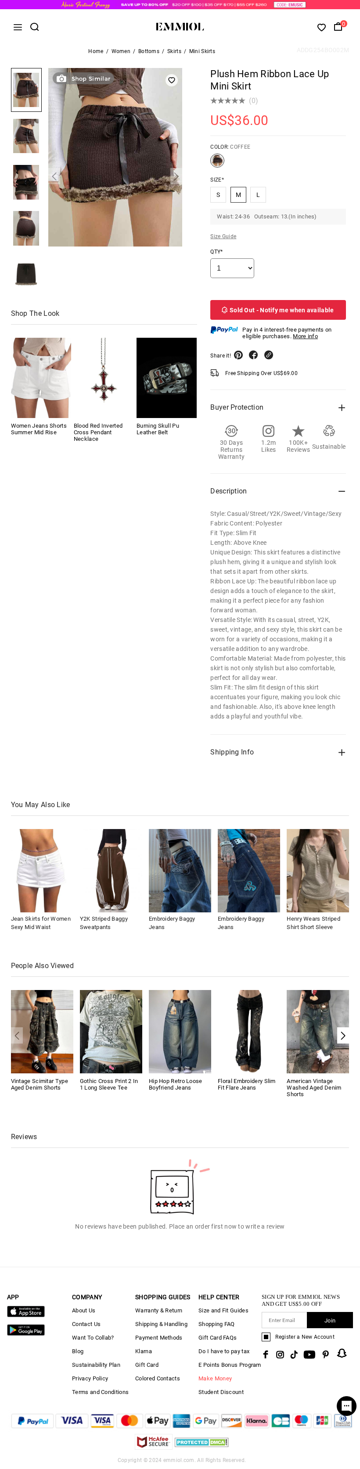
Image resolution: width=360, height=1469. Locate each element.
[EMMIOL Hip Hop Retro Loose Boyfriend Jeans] (180, 1031)
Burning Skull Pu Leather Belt (158, 429)
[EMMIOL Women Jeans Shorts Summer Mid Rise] (41, 378)
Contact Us (86, 1324)
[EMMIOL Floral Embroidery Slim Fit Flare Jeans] (249, 1031)
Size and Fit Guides (223, 1310)
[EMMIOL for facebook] (266, 1354)
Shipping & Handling (161, 1324)
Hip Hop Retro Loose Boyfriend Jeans (175, 1084)
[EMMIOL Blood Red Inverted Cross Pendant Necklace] (104, 378)
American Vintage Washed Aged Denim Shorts (314, 1087)
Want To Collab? (93, 1337)
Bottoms (148, 51)
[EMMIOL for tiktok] (294, 1354)
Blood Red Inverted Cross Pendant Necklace (98, 432)
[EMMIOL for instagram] (280, 1354)
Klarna (143, 1351)
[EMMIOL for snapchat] (342, 1353)
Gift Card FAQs (217, 1337)
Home (95, 51)
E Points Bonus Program (229, 1365)
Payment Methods (159, 1337)
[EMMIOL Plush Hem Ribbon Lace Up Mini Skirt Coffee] (217, 164)
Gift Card (146, 1365)
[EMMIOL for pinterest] (326, 1354)
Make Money (215, 1378)
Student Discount (221, 1392)
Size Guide (223, 236)
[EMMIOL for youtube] (309, 1354)
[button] (54, 176)
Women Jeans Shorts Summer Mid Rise (39, 429)
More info (305, 336)
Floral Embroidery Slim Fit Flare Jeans (247, 1084)
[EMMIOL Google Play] (26, 1333)
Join (329, 1320)
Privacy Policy (90, 1378)
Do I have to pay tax (223, 1351)
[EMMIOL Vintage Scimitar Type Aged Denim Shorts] (42, 1031)
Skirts (174, 51)
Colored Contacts (157, 1378)
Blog (77, 1351)
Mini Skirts (202, 51)
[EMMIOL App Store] (26, 1315)
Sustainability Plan (96, 1365)
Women (121, 51)
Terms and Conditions (100, 1392)
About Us (83, 1310)
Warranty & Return (158, 1310)
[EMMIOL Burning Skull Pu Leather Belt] (167, 378)
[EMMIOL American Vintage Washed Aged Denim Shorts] (318, 1031)
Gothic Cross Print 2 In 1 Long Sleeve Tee (109, 1084)
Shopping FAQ (216, 1324)
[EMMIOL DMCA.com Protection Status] (202, 1447)
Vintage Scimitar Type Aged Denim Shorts (39, 1084)
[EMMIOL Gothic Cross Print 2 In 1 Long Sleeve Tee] (111, 1031)
